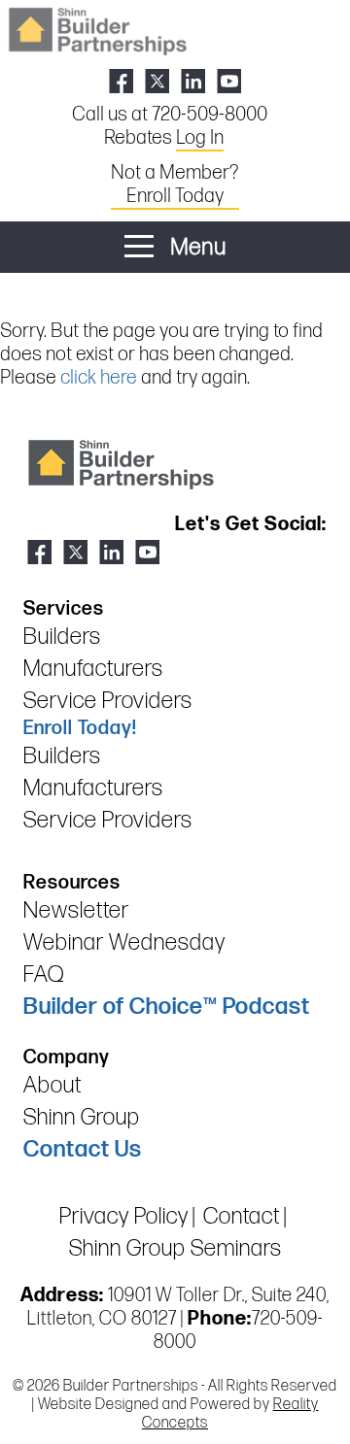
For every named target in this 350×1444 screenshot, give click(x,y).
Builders (62, 636)
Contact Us (82, 1149)
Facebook (121, 81)
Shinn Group (81, 1117)
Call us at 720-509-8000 (169, 114)
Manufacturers (93, 669)
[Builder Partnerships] (97, 29)
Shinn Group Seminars (175, 1248)
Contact (241, 1216)
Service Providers (107, 701)
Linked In (193, 81)
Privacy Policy (124, 1216)
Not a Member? (175, 184)
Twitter (157, 81)
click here (98, 377)
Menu (196, 247)
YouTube (229, 81)
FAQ (43, 974)
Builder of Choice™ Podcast (166, 1006)
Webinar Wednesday (124, 942)
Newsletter (76, 910)
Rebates (164, 138)
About (52, 1085)
